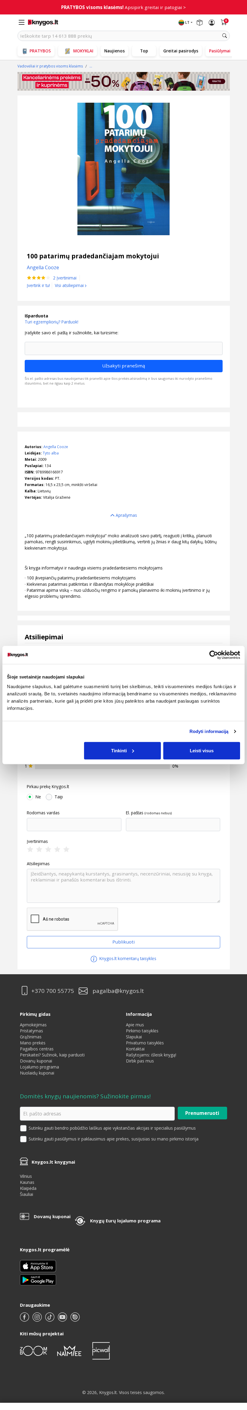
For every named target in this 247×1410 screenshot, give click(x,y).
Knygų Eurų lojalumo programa (125, 1221)
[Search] (224, 36)
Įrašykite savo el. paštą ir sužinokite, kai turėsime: (71, 332)
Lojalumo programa (39, 1067)
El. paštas (134, 813)
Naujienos (114, 51)
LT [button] (187, 22)
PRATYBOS (40, 51)
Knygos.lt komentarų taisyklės (127, 958)
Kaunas (27, 1182)
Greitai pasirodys (180, 51)
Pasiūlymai (219, 51)
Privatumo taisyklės (145, 1043)
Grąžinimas (31, 1037)
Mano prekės (32, 1043)
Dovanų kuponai (36, 1061)
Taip (59, 797)
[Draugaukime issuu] (75, 1319)
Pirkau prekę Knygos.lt (48, 786)
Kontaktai (135, 1049)
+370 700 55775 (52, 990)
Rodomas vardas (43, 813)
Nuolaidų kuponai (37, 1073)
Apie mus (135, 1025)
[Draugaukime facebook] (25, 1319)
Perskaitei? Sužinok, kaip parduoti (52, 1055)
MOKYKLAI (83, 51)
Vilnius (26, 1176)
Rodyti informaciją (209, 731)
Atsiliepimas (38, 863)
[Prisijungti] (212, 23)
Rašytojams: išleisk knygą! (151, 1055)
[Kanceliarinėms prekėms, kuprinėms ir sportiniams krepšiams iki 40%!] (123, 81)
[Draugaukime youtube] (63, 1319)
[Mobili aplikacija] (38, 1279)
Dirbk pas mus (140, 1061)
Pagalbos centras (37, 1049)
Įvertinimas (37, 841)
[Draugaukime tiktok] (50, 1319)
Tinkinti (119, 750)
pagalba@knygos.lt (118, 990)
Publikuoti (123, 942)
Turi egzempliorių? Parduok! (51, 322)
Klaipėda (28, 1188)
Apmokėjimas (33, 1025)
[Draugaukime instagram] (38, 1319)
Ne (38, 797)
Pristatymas (31, 1031)
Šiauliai (26, 1194)
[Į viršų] (235, 1368)
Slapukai (134, 1037)
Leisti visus (202, 750)
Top (144, 51)
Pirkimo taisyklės (142, 1031)
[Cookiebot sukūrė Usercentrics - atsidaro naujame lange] (213, 655)
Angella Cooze (55, 446)
